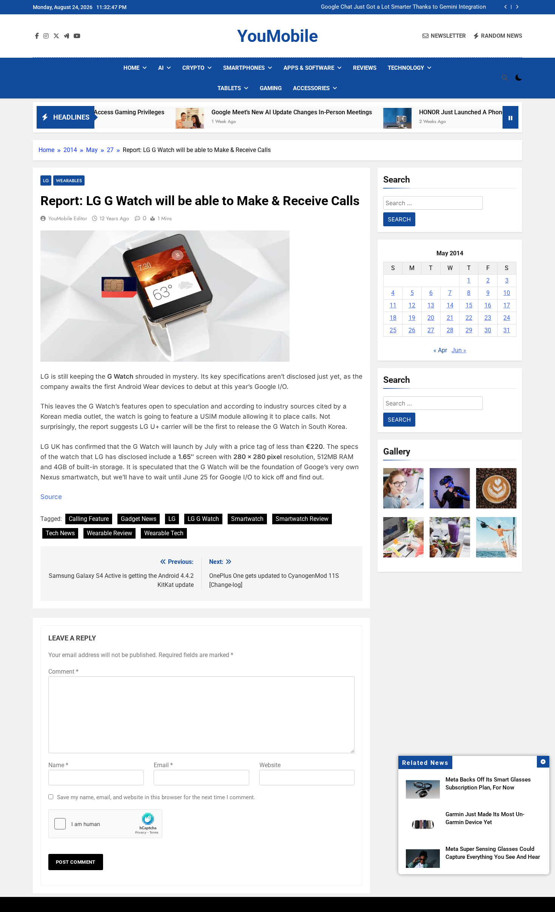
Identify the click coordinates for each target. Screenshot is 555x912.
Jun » (459, 350)
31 (506, 330)
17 (506, 305)
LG (46, 180)
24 (506, 317)
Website (270, 765)
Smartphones (244, 67)
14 (450, 305)
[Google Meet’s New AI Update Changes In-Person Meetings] (162, 122)
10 (506, 292)
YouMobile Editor (67, 218)
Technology (406, 67)
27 (430, 330)
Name (58, 765)
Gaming (271, 88)
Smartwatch (247, 518)
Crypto (193, 67)
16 (487, 305)
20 (430, 317)
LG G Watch (203, 518)
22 (469, 317)
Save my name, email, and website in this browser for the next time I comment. (156, 797)
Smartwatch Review (302, 518)
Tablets (229, 88)
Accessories (311, 88)
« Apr (440, 350)
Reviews (364, 67)
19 (412, 317)
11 (393, 305)
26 (412, 330)
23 (487, 317)
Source (51, 497)
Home (131, 67)
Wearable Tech (163, 533)
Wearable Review (109, 533)
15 (469, 305)
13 (430, 305)
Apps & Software (309, 67)
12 (412, 305)
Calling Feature (89, 518)
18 (393, 317)
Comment (63, 671)
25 (393, 330)
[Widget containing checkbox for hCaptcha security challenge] (105, 823)
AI (160, 67)
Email (163, 765)
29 (469, 330)
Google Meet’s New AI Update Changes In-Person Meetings (264, 112)
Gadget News (138, 518)
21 (450, 317)
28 (450, 330)
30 (487, 330)
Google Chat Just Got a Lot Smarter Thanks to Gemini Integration (403, 7)
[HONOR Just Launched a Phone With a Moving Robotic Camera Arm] (370, 122)
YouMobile (277, 36)
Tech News (60, 533)
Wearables (69, 180)
